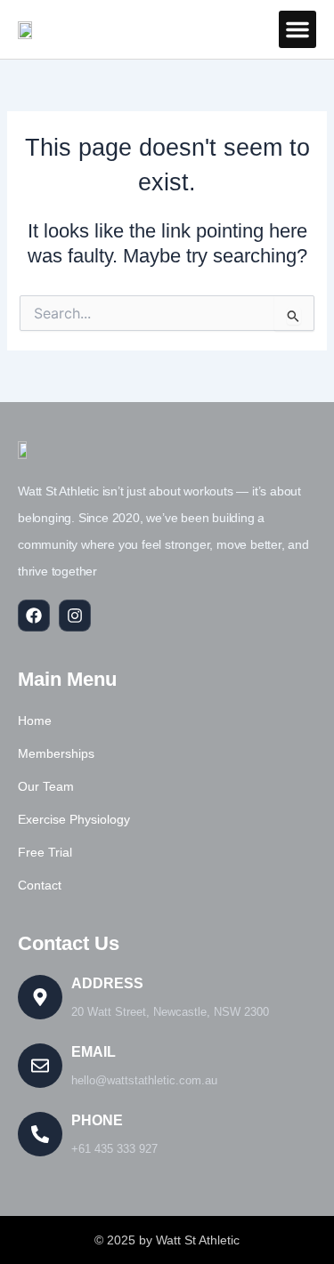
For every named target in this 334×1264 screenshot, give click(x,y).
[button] (297, 29)
